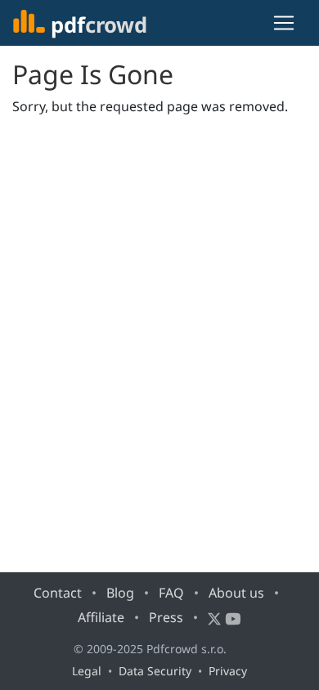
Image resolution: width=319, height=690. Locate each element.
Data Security (155, 671)
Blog (120, 593)
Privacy (228, 671)
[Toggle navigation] (284, 22)
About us (236, 593)
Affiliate (101, 617)
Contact (58, 593)
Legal (86, 671)
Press (166, 617)
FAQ (171, 593)
